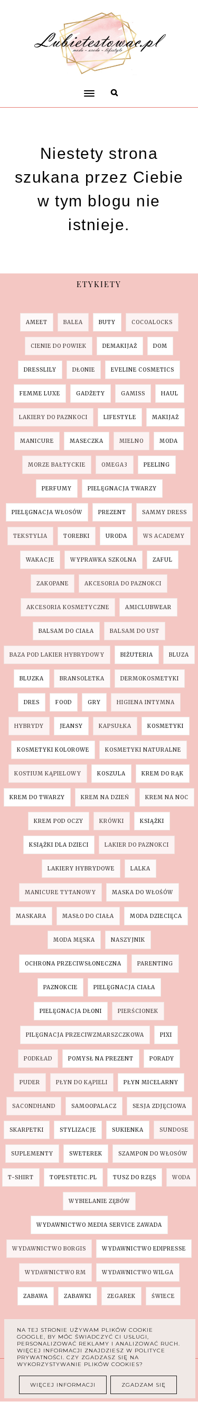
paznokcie (60, 987)
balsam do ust (134, 631)
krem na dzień (105, 797)
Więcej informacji (63, 1384)
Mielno (131, 441)
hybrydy (29, 726)
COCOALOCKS (152, 322)
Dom (160, 346)
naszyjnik (128, 939)
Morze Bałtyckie (57, 464)
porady (161, 1058)
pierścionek (138, 1011)
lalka (140, 868)
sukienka (128, 1129)
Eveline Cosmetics (142, 369)
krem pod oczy (58, 821)
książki (152, 821)
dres (32, 702)
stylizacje (78, 1129)
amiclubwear (148, 607)
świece (163, 1296)
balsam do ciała (66, 631)
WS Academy (164, 536)
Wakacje (40, 559)
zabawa (35, 1296)
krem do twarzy (37, 797)
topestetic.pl (73, 1177)
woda (181, 1177)
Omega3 (114, 464)
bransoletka (82, 678)
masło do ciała (88, 916)
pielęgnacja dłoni (71, 1011)
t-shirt (21, 1177)
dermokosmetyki (149, 678)
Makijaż (165, 417)
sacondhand (33, 1106)
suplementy (32, 1153)
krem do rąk (163, 773)
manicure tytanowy (60, 892)
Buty (107, 322)
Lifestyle (119, 417)
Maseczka (86, 441)
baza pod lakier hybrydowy (57, 654)
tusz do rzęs (134, 1177)
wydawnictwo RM (55, 1272)
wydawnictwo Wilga (138, 1272)
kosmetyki (165, 726)
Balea (73, 322)
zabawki (77, 1296)
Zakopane (52, 583)
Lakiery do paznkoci (53, 417)
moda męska (74, 939)
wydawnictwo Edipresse (144, 1248)
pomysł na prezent (101, 1058)
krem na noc (166, 797)
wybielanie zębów (99, 1201)
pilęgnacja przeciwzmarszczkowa (85, 1034)
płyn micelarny (151, 1082)
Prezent (112, 512)
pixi (166, 1034)
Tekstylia (30, 536)
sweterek (85, 1153)
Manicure (37, 441)
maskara (31, 916)
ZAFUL (163, 559)
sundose (173, 1129)
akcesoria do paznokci (123, 583)
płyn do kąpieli (82, 1082)
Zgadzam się (143, 1384)
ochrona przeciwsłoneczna (73, 963)
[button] (87, 73)
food (63, 702)
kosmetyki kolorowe (53, 749)
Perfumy (57, 488)
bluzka (32, 678)
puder (30, 1082)
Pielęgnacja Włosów (47, 512)
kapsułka (115, 726)
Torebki (76, 536)
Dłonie (83, 369)
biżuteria (136, 654)
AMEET (37, 322)
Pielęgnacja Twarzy (122, 488)
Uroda (116, 536)
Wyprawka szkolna (103, 559)
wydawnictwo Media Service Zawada (99, 1224)
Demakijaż (119, 346)
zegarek (121, 1296)
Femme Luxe (40, 393)
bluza (179, 654)
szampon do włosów (152, 1153)
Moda (168, 441)
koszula (111, 773)
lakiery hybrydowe (81, 868)
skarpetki (27, 1129)
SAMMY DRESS (164, 512)
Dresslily (40, 369)
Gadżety (90, 393)
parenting (155, 963)
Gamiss (133, 393)
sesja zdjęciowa (159, 1106)
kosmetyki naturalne (143, 749)
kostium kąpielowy (47, 773)
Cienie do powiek (59, 346)
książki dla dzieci (59, 844)
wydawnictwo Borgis (49, 1248)
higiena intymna (146, 702)
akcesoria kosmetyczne (67, 607)
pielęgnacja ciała (124, 987)
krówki (111, 821)
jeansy (71, 726)
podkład (38, 1058)
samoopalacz (94, 1106)
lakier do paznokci (137, 844)
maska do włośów (142, 892)
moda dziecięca (156, 916)
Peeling (157, 464)
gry (94, 702)
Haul (169, 393)
